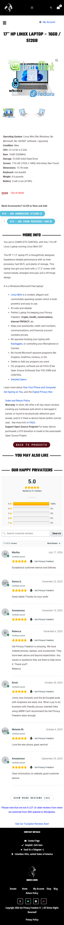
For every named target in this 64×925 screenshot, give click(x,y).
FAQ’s (32, 422)
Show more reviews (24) (32, 797)
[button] (51, 7)
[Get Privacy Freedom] (31, 561)
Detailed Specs (18, 379)
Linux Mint (16, 294)
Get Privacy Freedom (44, 561)
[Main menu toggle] (32, 8)
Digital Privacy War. (42, 391)
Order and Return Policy (17, 400)
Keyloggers (16, 343)
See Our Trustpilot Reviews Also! (32, 823)
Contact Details (32, 832)
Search (56, 533)
